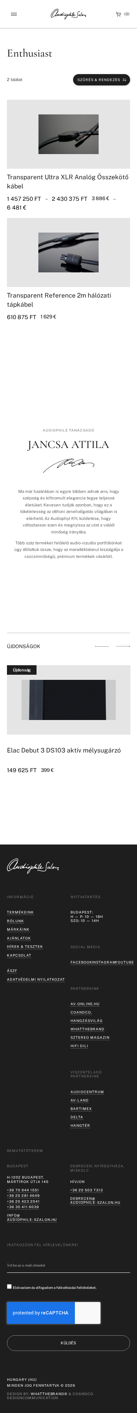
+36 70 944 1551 (23, 1190)
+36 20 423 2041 (23, 1201)
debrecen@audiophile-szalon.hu (95, 1200)
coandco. (81, 1012)
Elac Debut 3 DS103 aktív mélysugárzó (64, 750)
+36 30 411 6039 (23, 1207)
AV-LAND (80, 1100)
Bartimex (81, 1109)
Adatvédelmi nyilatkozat (36, 979)
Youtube (124, 962)
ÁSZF (12, 971)
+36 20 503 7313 (86, 1190)
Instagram (104, 962)
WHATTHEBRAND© (49, 1394)
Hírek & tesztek (25, 947)
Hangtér (80, 1125)
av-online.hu (85, 1004)
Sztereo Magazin (90, 1037)
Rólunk (15, 921)
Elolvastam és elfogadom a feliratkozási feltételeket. (54, 1288)
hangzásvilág (87, 1021)
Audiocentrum (87, 1092)
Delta (77, 1117)
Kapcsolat (19, 955)
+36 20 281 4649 (23, 1196)
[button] (13, 14)
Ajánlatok (19, 938)
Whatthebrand (87, 1029)
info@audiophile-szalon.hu (32, 1217)
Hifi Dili (79, 1046)
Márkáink (18, 929)
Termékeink (20, 912)
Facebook (81, 962)
